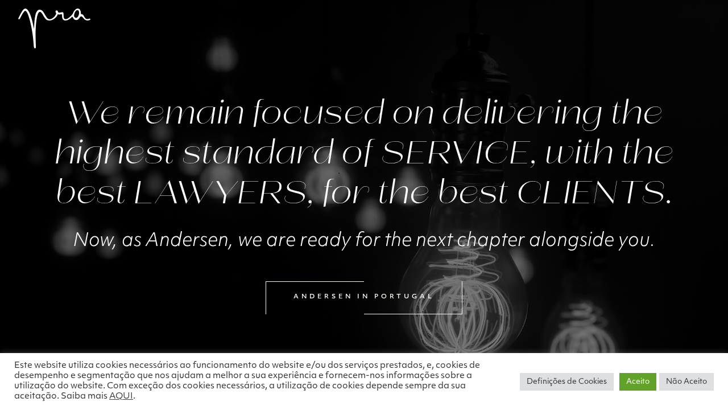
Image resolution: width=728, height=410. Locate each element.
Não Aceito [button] (686, 382)
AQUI (121, 396)
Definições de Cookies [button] (567, 382)
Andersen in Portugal (364, 297)
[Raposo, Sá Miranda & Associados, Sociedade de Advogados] (54, 28)
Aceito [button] (638, 382)
